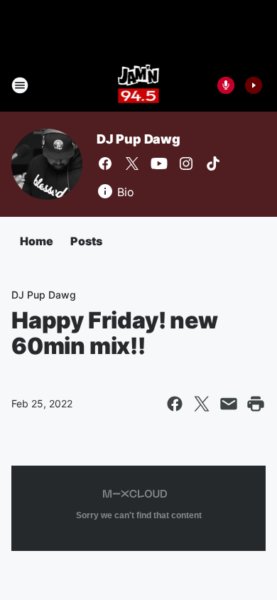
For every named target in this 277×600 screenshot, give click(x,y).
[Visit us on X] (132, 163)
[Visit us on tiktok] (213, 163)
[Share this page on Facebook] (175, 404)
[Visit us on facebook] (105, 163)
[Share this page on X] (202, 404)
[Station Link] (139, 85)
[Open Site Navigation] (19, 85)
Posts (86, 241)
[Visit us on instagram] (186, 163)
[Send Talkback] (225, 85)
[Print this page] (256, 404)
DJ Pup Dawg (138, 139)
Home (36, 241)
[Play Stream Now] (253, 85)
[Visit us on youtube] (159, 163)
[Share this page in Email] (229, 404)
